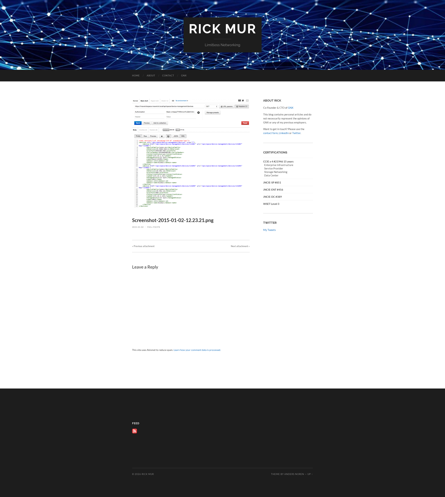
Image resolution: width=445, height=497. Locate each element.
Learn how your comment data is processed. (197, 349)
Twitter (296, 133)
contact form (270, 133)
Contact (168, 75)
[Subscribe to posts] (134, 432)
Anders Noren (294, 474)
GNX (184, 75)
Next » (240, 246)
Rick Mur (222, 28)
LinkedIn (284, 133)
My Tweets (269, 229)
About (151, 75)
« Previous (143, 246)
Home (136, 75)
